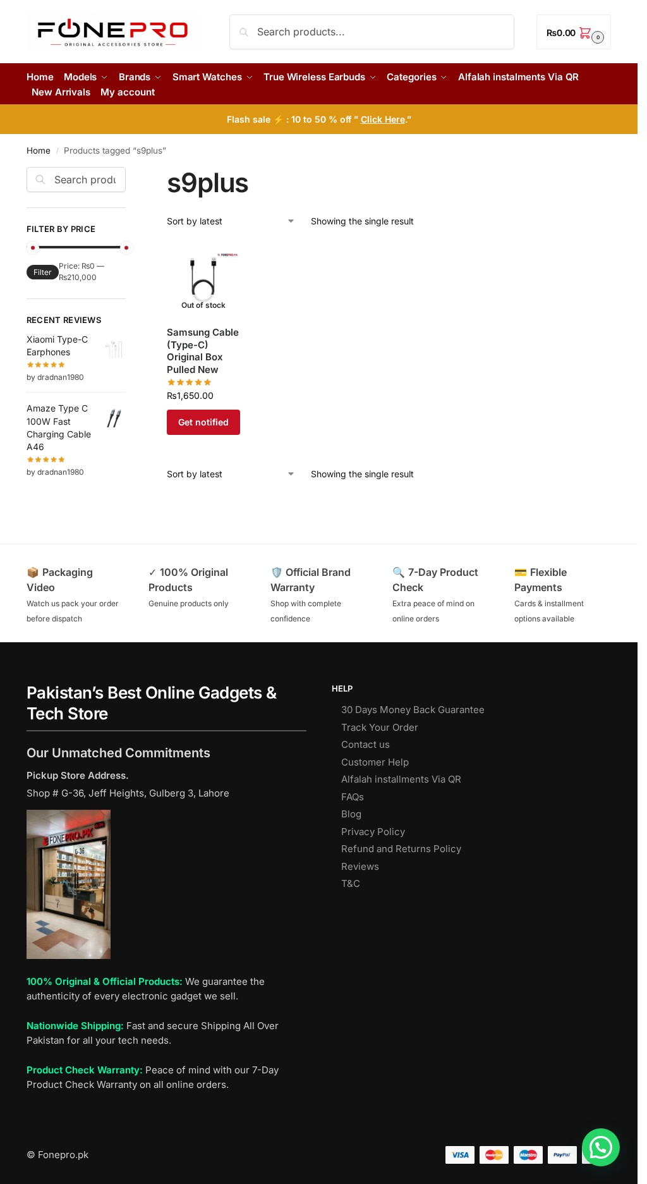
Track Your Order (379, 727)
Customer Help (375, 762)
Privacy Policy (373, 832)
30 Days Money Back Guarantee (413, 710)
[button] (573, 32)
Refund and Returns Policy (401, 849)
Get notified (203, 422)
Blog (351, 814)
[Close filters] (129, 174)
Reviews (360, 866)
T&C (350, 883)
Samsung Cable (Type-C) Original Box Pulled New (203, 350)
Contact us (365, 744)
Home (39, 150)
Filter (42, 272)
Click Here (383, 119)
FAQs (352, 797)
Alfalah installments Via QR (401, 779)
